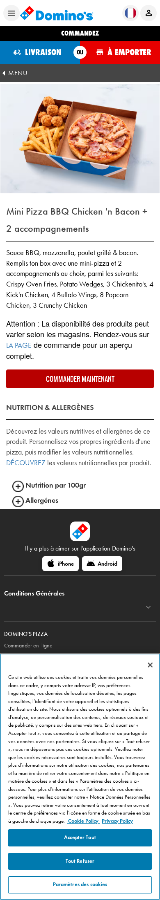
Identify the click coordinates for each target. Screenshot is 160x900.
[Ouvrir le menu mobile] (11, 13)
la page (19, 345)
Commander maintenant (80, 379)
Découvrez (26, 462)
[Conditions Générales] (148, 607)
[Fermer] (150, 665)
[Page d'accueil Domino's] (57, 13)
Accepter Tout (80, 837)
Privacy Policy (117, 821)
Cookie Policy (83, 821)
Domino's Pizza (26, 634)
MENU (17, 73)
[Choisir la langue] (130, 13)
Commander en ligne (28, 645)
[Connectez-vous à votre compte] (148, 13)
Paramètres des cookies (80, 884)
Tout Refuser (80, 861)
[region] (80, 777)
